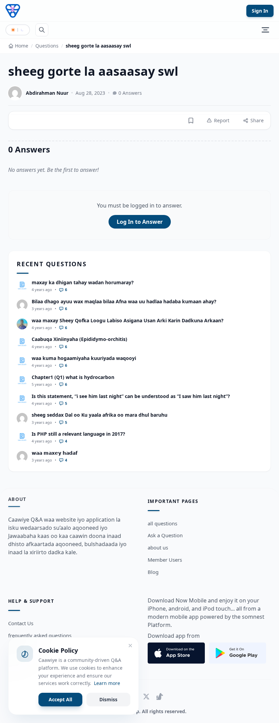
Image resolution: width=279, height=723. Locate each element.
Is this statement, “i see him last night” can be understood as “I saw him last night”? (131, 396)
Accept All (60, 699)
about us (158, 547)
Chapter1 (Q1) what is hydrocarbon (73, 377)
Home (21, 45)
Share (257, 120)
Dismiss (108, 699)
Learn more (107, 683)
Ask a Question (165, 535)
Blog (153, 571)
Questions (47, 45)
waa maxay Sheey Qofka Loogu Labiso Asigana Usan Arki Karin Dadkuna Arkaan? (128, 320)
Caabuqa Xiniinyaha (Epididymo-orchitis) (79, 339)
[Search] (41, 29)
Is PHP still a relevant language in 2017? (78, 434)
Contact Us (20, 623)
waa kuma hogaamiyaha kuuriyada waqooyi (84, 358)
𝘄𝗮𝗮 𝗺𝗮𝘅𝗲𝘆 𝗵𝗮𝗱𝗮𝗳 (55, 453)
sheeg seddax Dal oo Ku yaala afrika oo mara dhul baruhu (99, 415)
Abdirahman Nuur (47, 93)
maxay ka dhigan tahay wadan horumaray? (83, 282)
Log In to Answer (140, 221)
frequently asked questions (39, 635)
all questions (162, 523)
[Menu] (265, 30)
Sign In (260, 10)
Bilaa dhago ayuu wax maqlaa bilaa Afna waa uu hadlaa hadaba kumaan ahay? (124, 301)
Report (221, 120)
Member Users (165, 559)
